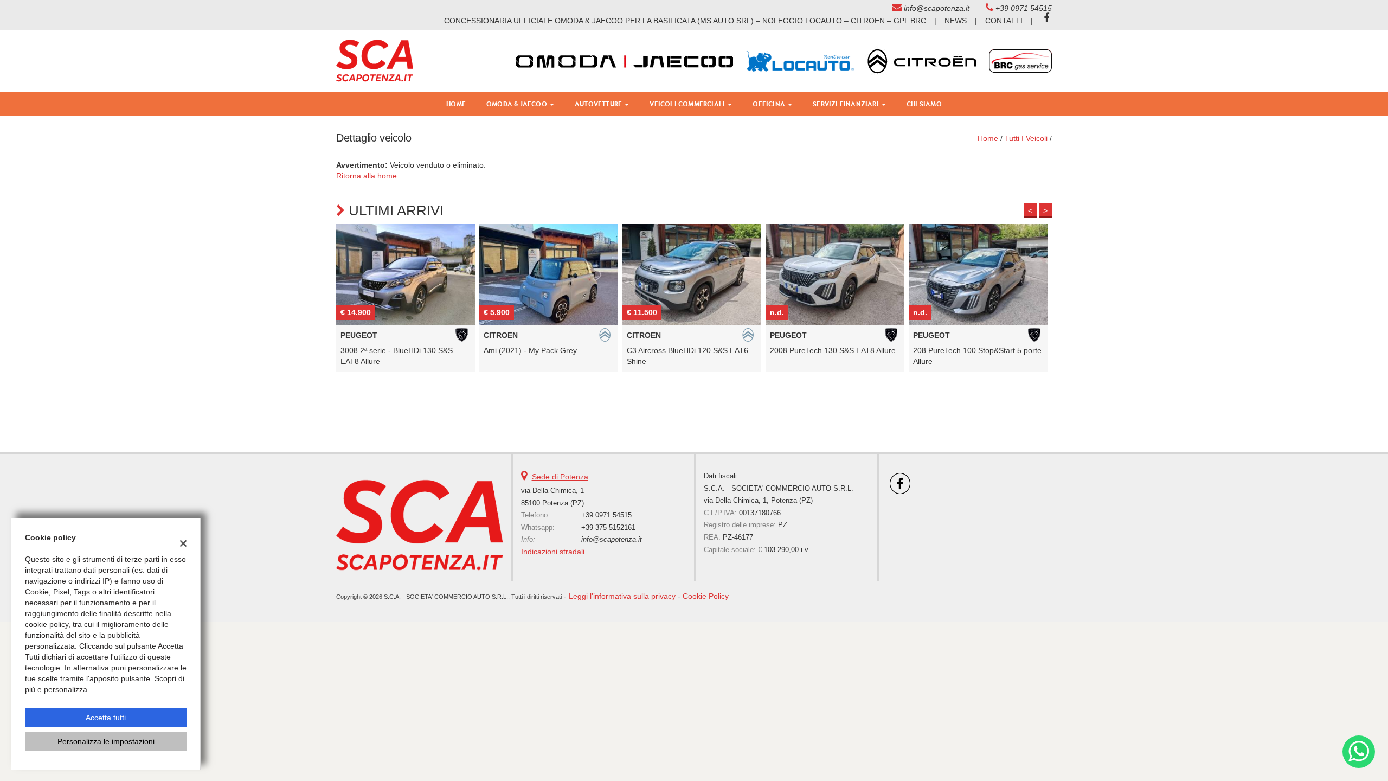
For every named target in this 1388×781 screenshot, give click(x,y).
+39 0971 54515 (1023, 8)
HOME (456, 103)
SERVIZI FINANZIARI (847, 103)
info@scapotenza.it (936, 8)
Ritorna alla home (366, 175)
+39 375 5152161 (608, 527)
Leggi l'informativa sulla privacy (622, 596)
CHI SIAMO (924, 103)
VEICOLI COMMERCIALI (688, 103)
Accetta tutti (106, 717)
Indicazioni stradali (552, 551)
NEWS (955, 20)
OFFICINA (770, 103)
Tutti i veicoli (1026, 138)
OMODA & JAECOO (517, 103)
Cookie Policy (706, 596)
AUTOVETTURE (599, 103)
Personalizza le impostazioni (106, 741)
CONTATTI (1004, 20)
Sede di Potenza (560, 476)
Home (988, 138)
